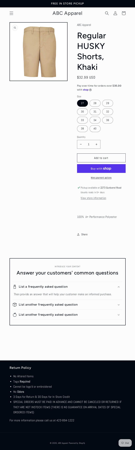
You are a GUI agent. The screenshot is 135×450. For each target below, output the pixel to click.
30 (82, 111)
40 (95, 128)
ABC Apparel (63, 443)
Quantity (81, 136)
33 (82, 120)
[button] (11, 13)
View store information (93, 198)
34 (95, 120)
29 (107, 103)
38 (82, 128)
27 (82, 103)
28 (95, 103)
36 (107, 120)
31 (95, 111)
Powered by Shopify (77, 443)
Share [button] (84, 234)
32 (107, 111)
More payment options (101, 177)
